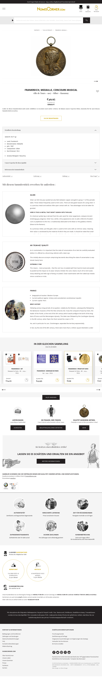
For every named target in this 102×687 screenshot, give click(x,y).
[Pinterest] (61, 652)
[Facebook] (54, 652)
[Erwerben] (57, 380)
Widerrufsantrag (7, 646)
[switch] (13, 488)
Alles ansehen (51, 397)
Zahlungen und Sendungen (10, 636)
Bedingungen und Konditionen (11, 634)
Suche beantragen (51, 118)
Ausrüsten (18, 428)
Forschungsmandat (58, 634)
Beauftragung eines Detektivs (51, 428)
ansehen (12, 478)
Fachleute (5, 665)
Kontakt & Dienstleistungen (10, 644)
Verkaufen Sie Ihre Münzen (60, 641)
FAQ (3, 641)
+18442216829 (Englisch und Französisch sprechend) (60, 2)
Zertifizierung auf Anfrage (59, 636)
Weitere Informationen (51, 461)
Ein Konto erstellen (57, 644)
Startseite (37, 30)
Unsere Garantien (7, 660)
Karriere (4, 668)
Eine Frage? (94, 176)
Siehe (84, 428)
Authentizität (6, 176)
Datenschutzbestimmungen (10, 639)
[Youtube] (69, 652)
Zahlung (65, 176)
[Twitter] (57, 652)
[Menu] (17, 483)
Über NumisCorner (8, 655)
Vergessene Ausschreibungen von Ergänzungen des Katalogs (70, 639)
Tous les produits (47, 30)
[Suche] (86, 20)
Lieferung (36, 176)
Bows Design (64, 668)
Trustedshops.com (30, 476)
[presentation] (6, 81)
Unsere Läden (6, 658)
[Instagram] (65, 652)
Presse (4, 663)
